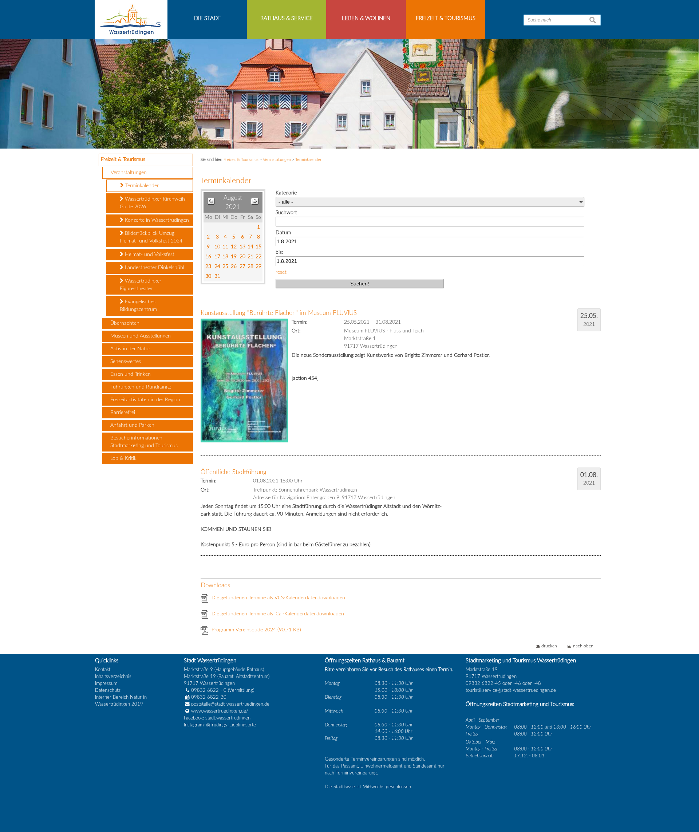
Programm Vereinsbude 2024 (256, 629)
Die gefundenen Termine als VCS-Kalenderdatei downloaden (278, 597)
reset (281, 272)
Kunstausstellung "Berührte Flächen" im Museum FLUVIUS (279, 313)
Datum (283, 232)
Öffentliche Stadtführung (233, 472)
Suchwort (286, 212)
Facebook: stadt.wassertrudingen (217, 718)
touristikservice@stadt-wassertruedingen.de (511, 690)
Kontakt (102, 669)
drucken (549, 646)
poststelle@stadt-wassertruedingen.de (230, 704)
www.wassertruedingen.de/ (219, 711)
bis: (279, 252)
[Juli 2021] (211, 203)
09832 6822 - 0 (208, 690)
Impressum (106, 683)
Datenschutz (108, 690)
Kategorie (286, 193)
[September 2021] (254, 203)
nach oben (583, 646)
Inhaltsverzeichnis (113, 676)
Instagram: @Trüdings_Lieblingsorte (220, 725)
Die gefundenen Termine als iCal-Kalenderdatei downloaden (278, 613)
